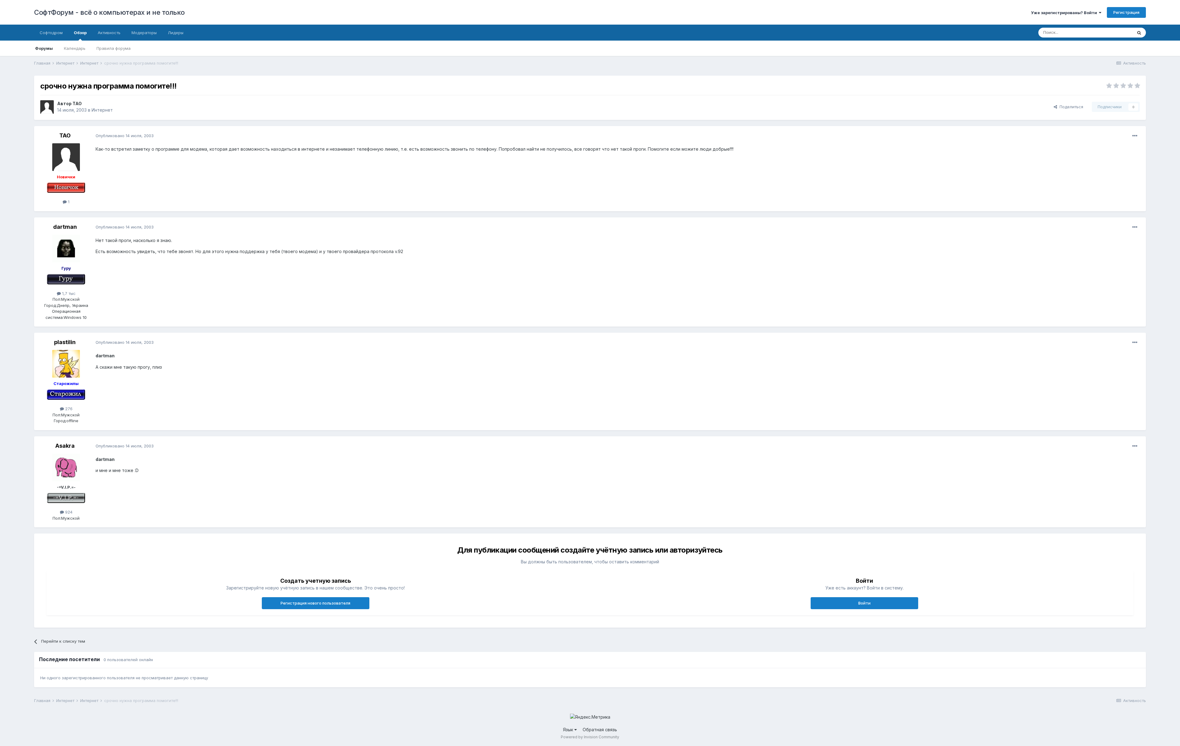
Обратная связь (600, 729)
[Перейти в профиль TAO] (47, 107)
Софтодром (51, 32)
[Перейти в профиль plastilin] (66, 364)
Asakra (65, 445)
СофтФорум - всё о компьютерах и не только (109, 12)
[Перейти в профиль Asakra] (66, 467)
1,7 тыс (68, 293)
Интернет (102, 110)
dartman (65, 227)
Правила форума (113, 48)
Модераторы (144, 32)
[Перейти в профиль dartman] (66, 248)
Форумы (44, 48)
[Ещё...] (1135, 136)
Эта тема (1116, 32)
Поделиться (1070, 106)
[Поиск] (1139, 33)
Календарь (74, 48)
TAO (77, 103)
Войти (864, 603)
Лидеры (175, 32)
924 (68, 512)
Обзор (80, 32)
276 (68, 408)
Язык (568, 729)
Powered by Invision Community (590, 737)
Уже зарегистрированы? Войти (1065, 12)
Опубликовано (125, 135)
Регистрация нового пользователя (315, 603)
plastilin (65, 342)
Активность (109, 32)
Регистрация (1126, 12)
